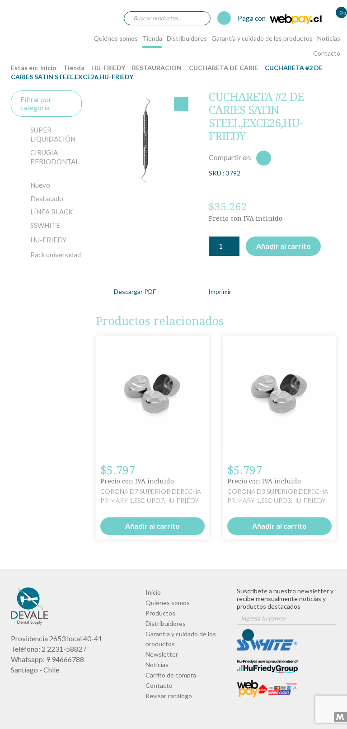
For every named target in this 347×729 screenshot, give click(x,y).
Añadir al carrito (283, 245)
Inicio (48, 67)
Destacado (46, 198)
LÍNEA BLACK (51, 212)
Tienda (152, 38)
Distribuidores (187, 38)
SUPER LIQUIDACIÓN (52, 134)
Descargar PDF (135, 291)
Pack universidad (55, 255)
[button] (181, 104)
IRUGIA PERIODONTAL (54, 157)
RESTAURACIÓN (157, 67)
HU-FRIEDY (108, 67)
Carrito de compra (170, 675)
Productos (160, 613)
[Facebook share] (263, 158)
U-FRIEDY (48, 240)
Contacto (326, 53)
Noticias (328, 38)
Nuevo (40, 185)
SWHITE (45, 225)
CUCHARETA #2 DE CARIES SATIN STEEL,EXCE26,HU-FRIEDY (29, 28)
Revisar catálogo (168, 696)
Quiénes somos (116, 38)
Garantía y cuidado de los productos (262, 38)
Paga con (252, 18)
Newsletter (161, 654)
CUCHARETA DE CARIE (223, 67)
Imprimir (219, 291)
